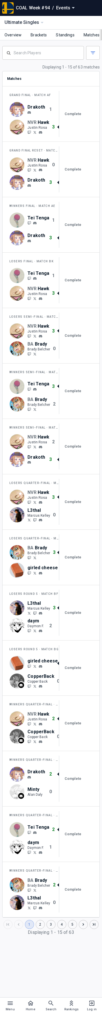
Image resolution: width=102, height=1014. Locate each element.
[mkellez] (40, 520)
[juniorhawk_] (29, 132)
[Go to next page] (83, 924)
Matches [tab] (91, 35)
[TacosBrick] (29, 573)
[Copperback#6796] (40, 686)
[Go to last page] (94, 924)
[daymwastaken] (29, 630)
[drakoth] (29, 113)
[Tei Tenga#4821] (35, 223)
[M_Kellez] (29, 520)
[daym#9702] (40, 631)
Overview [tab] (13, 35)
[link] (29, 112)
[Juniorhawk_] (35, 132)
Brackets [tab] (39, 35)
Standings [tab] (65, 35)
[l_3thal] (35, 520)
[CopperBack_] (35, 686)
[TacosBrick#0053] (40, 573)
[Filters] (93, 53)
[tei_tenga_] (29, 223)
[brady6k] (29, 354)
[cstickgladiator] (35, 630)
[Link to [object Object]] (18, 109)
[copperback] (29, 686)
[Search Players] (43, 52)
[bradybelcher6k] (35, 354)
